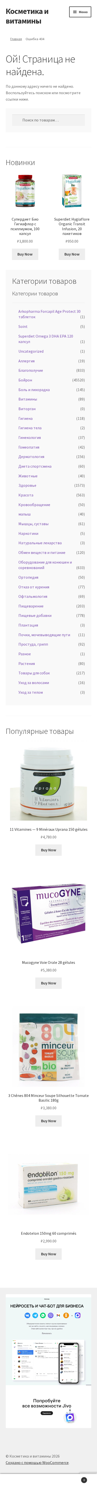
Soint (23, 326)
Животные (28, 475)
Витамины (27, 399)
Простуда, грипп (33, 644)
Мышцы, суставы (33, 523)
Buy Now (25, 254)
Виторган (27, 408)
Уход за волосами (33, 682)
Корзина (75, 1478)
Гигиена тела (30, 427)
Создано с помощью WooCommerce (37, 1462)
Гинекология (29, 437)
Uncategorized (31, 351)
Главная (16, 39)
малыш (24, 514)
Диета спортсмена (34, 466)
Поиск (48, 1482)
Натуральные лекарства (40, 542)
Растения (26, 663)
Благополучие (30, 370)
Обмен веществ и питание (41, 552)
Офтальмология (32, 596)
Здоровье (27, 485)
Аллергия (26, 360)
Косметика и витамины (27, 16)
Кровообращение (34, 504)
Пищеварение (31, 605)
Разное (24, 653)
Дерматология (31, 456)
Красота (25, 494)
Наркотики (28, 533)
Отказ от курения (33, 586)
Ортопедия (28, 577)
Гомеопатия (28, 447)
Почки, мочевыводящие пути (44, 634)
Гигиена (25, 418)
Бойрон (25, 379)
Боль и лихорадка (34, 389)
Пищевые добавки (34, 615)
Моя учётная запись (16, 1482)
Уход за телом (30, 692)
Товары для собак (34, 672)
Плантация (28, 625)
